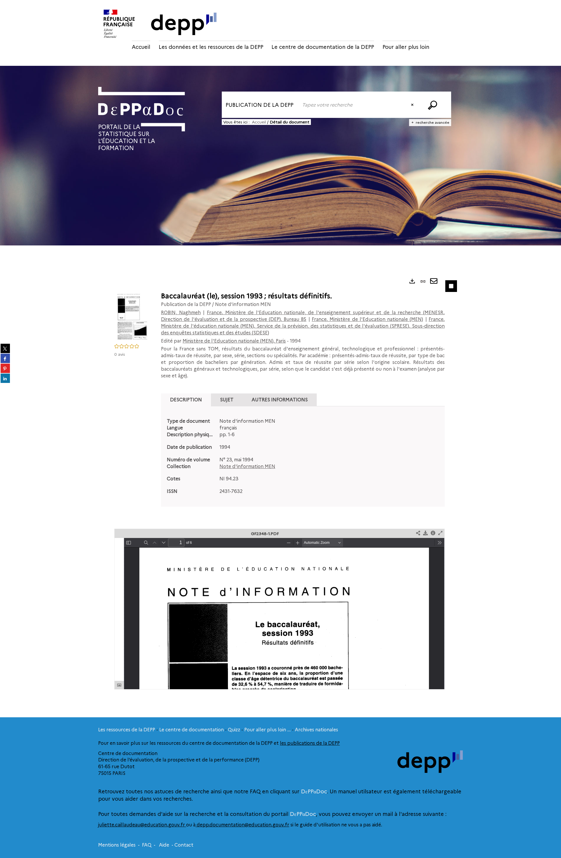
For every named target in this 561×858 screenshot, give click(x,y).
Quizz (234, 730)
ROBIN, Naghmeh (181, 312)
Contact (183, 845)
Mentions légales (117, 845)
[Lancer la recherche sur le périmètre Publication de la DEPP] (433, 105)
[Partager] (418, 533)
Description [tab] (186, 400)
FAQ (146, 845)
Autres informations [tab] (280, 400)
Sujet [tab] (226, 400)
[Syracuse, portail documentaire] (141, 109)
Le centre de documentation (191, 730)
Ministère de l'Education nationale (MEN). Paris (234, 341)
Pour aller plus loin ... (267, 730)
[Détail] (433, 533)
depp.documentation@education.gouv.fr (242, 825)
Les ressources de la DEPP (126, 730)
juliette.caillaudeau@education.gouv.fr (142, 825)
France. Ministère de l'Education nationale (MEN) (367, 319)
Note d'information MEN (247, 466)
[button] (131, 316)
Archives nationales (316, 730)
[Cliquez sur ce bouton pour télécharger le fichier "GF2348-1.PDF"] (425, 533)
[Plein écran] (440, 533)
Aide (164, 845)
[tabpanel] (303, 456)
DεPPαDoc (314, 791)
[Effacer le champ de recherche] (413, 105)
